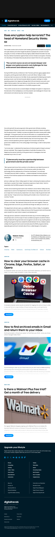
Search (52, 21)
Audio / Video (11, 470)
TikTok (16, 457)
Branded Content (36, 485)
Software (42, 249)
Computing (6, 249)
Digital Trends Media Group (12, 527)
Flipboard (25, 457)
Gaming (10, 467)
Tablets (34, 463)
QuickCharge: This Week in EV (31, 249)
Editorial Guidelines (12, 490)
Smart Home (11, 472)
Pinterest (19, 457)
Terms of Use (6, 521)
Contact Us (10, 485)
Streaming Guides (37, 470)
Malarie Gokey (8, 45)
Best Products (36, 472)
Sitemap (18, 519)
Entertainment (11, 474)
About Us (10, 483)
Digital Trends (9, 23)
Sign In (47, 21)
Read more (9, 314)
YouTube (13, 457)
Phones (9, 463)
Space (34, 467)
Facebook (5, 457)
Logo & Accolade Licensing (14, 492)
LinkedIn (22, 457)
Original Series (36, 477)
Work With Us (6, 516)
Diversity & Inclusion (8, 519)
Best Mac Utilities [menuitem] (35, 25)
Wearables (35, 465)
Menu (2, 21)
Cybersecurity (19, 249)
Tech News (48, 249)
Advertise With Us (12, 487)
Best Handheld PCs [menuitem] (45, 25)
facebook (13, 240)
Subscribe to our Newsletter (39, 483)
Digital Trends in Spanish (38, 490)
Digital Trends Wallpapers (38, 487)
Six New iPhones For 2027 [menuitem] (24, 25)
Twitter (10, 457)
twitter (15, 240)
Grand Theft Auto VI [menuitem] (12, 25)
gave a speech (43, 73)
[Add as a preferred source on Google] (41, 46)
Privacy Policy (19, 513)
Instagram (8, 457)
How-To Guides (36, 474)
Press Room (19, 516)
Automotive (10, 477)
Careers (5, 513)
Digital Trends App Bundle (38, 492)
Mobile (12, 249)
